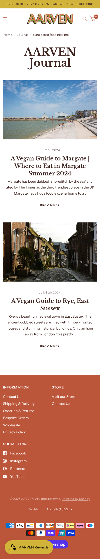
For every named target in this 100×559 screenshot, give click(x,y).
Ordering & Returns (18, 411)
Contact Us (12, 396)
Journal (22, 34)
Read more (50, 204)
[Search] (85, 18)
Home (7, 34)
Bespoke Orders (16, 418)
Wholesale (11, 425)
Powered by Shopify (76, 499)
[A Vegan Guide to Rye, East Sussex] (50, 252)
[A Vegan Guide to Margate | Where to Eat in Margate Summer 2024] (50, 109)
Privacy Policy (14, 432)
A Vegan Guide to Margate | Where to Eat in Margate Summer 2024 (50, 166)
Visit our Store (63, 396)
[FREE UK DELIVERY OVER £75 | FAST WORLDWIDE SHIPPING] (50, 4)
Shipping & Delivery (19, 403)
